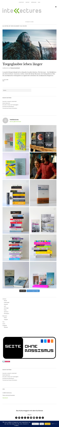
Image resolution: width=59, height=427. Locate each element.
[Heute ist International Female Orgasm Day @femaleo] (43, 247)
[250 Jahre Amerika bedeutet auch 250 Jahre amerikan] (16, 193)
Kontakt (27, 2)
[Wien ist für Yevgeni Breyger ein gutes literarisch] (16, 165)
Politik (5, 317)
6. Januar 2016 (5, 79)
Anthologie (6, 308)
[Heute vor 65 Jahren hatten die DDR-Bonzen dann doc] (43, 220)
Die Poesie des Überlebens (8, 106)
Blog (39, 2)
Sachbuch (6, 311)
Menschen (5, 315)
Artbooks (6, 327)
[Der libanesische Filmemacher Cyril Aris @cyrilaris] (43, 165)
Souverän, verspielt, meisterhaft (9, 101)
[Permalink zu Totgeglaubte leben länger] (29, 59)
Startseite (21, 2)
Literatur (4, 298)
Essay (5, 309)
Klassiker (6, 304)
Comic (4, 323)
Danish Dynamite (6, 103)
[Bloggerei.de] (6, 362)
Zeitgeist (6, 319)
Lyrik (5, 306)
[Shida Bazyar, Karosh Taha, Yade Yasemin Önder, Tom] (16, 247)
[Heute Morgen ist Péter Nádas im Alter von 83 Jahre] (43, 138)
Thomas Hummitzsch (15, 68)
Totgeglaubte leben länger (22, 64)
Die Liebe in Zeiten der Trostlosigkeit (10, 104)
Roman (5, 300)
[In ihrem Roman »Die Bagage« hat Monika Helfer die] (43, 275)
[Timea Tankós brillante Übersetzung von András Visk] (43, 193)
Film (3, 80)
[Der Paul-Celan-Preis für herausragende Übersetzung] (16, 275)
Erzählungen (6, 302)
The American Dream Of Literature (10, 108)
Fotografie (5, 325)
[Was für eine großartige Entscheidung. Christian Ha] (16, 138)
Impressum (33, 2)
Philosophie (6, 313)
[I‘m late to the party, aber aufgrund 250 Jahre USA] (16, 220)
